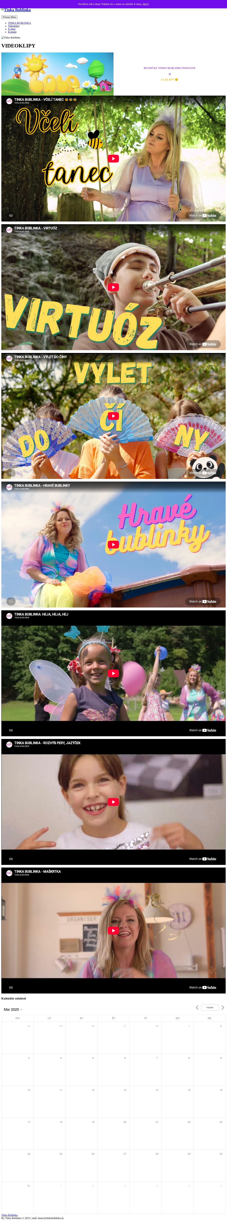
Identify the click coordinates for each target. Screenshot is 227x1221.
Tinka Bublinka (9, 1215)
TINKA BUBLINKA (19, 23)
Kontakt (12, 32)
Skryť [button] (146, 4)
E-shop (11, 29)
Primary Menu (9, 17)
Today (210, 1007)
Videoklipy (14, 26)
